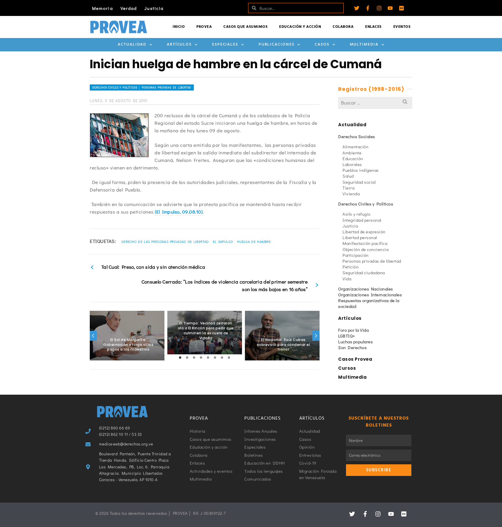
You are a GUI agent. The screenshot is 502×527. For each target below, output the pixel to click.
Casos (322, 44)
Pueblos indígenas (361, 170)
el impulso (223, 241)
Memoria (102, 8)
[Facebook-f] (367, 8)
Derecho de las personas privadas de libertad (165, 241)
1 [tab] (180, 357)
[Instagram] (379, 8)
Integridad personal (362, 220)
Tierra (348, 188)
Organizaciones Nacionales (365, 289)
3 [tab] (194, 357)
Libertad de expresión (364, 231)
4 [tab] (201, 357)
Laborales (352, 164)
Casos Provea (355, 359)
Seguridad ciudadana (364, 272)
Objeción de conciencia (365, 249)
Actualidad (132, 44)
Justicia (154, 8)
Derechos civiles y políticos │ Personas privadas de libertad (141, 87)
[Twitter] (356, 8)
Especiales (225, 44)
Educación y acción (300, 27)
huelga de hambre (254, 241)
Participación (356, 255)
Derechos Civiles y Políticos (365, 204)
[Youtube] (390, 8)
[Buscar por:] (375, 102)
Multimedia (364, 44)
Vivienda (351, 193)
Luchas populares (355, 341)
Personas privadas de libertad (372, 261)
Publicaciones (277, 44)
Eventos (402, 27)
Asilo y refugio (357, 214)
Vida (347, 278)
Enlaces (373, 27)
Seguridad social (359, 182)
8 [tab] (229, 357)
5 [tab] (208, 357)
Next (315, 336)
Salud (348, 176)
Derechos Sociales (356, 136)
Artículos (179, 44)
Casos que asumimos (245, 27)
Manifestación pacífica (365, 243)
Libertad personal (360, 237)
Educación (353, 158)
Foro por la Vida (353, 330)
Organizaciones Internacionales (370, 294)
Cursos (347, 368)
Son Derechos (352, 347)
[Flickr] (401, 8)
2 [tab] (187, 357)
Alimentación (355, 146)
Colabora (343, 27)
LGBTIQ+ (346, 336)
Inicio (179, 27)
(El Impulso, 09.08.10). (179, 211)
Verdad (129, 8)
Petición (350, 267)
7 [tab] (222, 357)
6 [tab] (215, 357)
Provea (204, 27)
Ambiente (352, 153)
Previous (93, 336)
